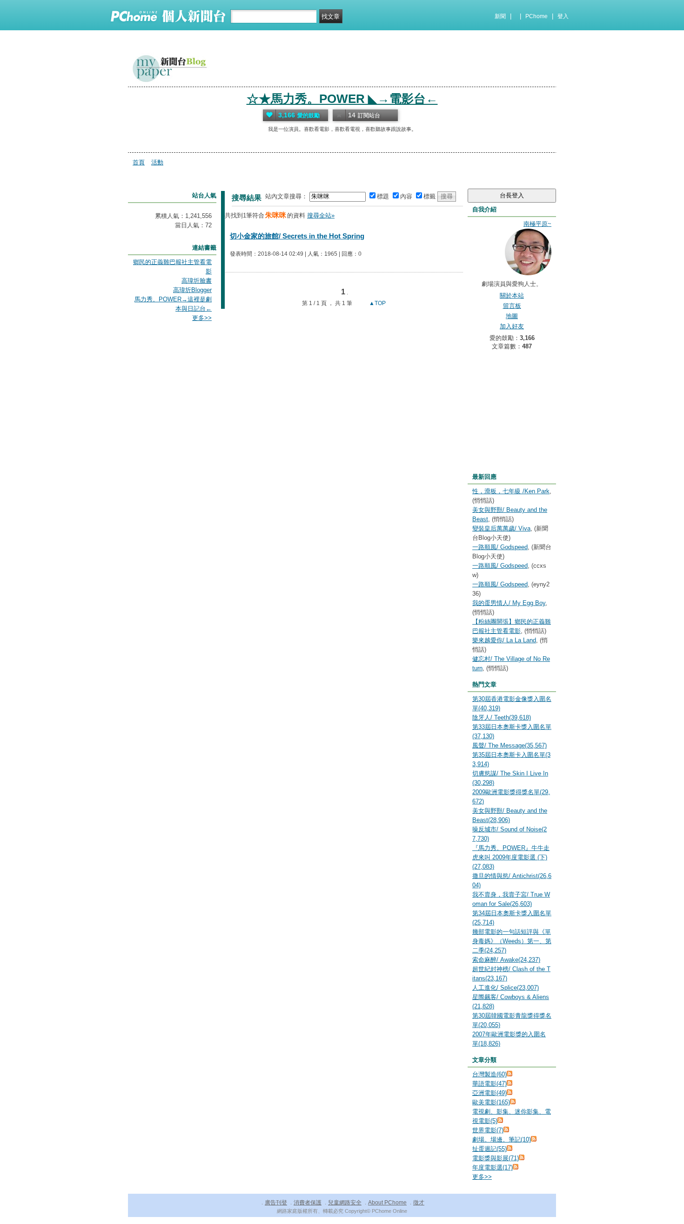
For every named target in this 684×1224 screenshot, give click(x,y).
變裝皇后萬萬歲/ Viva (501, 528)
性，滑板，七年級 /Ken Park (511, 491)
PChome (536, 16)
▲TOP (377, 303)
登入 (563, 16)
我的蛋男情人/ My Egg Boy (508, 602)
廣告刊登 (276, 1202)
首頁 (139, 162)
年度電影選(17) (492, 1167)
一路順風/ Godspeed (500, 547)
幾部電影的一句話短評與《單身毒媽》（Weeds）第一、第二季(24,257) (511, 941)
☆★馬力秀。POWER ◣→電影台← (342, 99)
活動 (157, 162)
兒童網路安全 (345, 1202)
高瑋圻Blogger (192, 289)
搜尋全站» (321, 215)
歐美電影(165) (491, 1102)
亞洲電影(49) (489, 1092)
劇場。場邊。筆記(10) (501, 1139)
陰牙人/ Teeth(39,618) (501, 717)
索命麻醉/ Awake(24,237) (506, 959)
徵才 (418, 1202)
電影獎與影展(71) (495, 1158)
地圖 (512, 316)
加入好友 (512, 326)
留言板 (512, 305)
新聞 (500, 16)
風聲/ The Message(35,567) (509, 745)
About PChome (387, 1202)
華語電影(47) (489, 1083)
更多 (482, 1176)
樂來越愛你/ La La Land (504, 640)
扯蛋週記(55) (489, 1148)
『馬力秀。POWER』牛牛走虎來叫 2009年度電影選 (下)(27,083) (511, 857)
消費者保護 (308, 1202)
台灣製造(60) (489, 1074)
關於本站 (512, 295)
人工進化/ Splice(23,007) (505, 987)
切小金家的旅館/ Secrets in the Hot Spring (297, 236)
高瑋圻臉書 (196, 280)
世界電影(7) (487, 1130)
